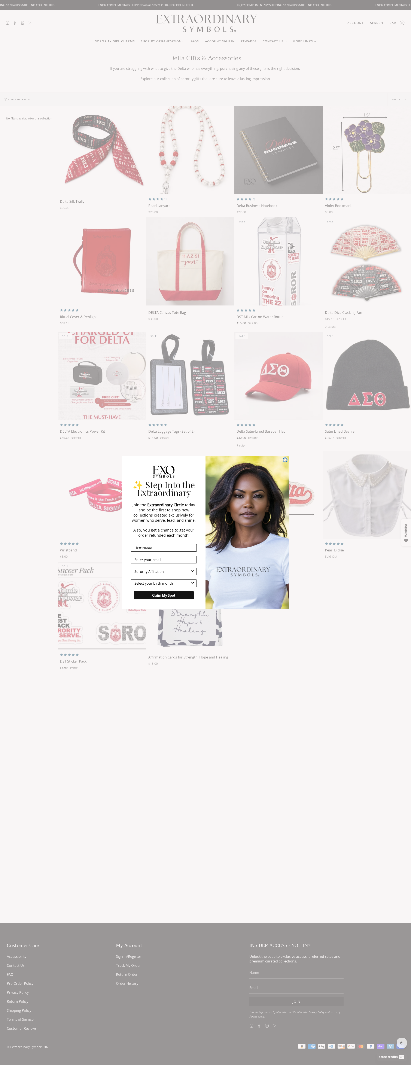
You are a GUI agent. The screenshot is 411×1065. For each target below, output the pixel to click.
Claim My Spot (163, 595)
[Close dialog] (285, 460)
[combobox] (162, 571)
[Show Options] (193, 571)
